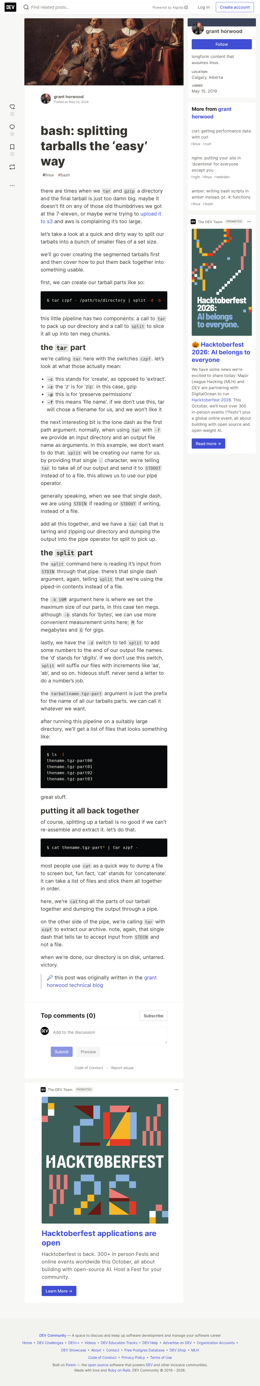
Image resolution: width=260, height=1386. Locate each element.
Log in (204, 7)
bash (64, 174)
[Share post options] (12, 185)
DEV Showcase (73, 1350)
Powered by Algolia (168, 7)
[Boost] (12, 167)
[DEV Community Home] (10, 7)
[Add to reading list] (12, 150)
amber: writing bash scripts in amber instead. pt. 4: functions (220, 197)
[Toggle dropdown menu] (176, 1090)
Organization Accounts (216, 1343)
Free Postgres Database (144, 1350)
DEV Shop (178, 1350)
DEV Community (52, 1335)
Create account (235, 7)
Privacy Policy (133, 1357)
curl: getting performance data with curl (221, 137)
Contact (112, 1350)
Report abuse (122, 1067)
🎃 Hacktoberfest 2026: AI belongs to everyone (221, 352)
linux (48, 174)
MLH (195, 1350)
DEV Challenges (50, 1343)
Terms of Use (161, 1357)
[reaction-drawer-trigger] (12, 109)
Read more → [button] (208, 443)
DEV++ (73, 1343)
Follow (222, 44)
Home (27, 1343)
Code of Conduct (89, 1067)
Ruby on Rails (119, 1370)
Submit (62, 1051)
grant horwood (69, 96)
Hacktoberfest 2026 (211, 399)
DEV (149, 1365)
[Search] (26, 7)
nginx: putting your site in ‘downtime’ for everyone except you (216, 167)
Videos (90, 1343)
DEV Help (150, 1343)
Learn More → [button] (59, 1290)
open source (98, 1365)
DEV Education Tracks (119, 1343)
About (96, 1350)
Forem (71, 1365)
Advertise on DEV (177, 1343)
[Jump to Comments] (12, 129)
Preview (88, 1051)
